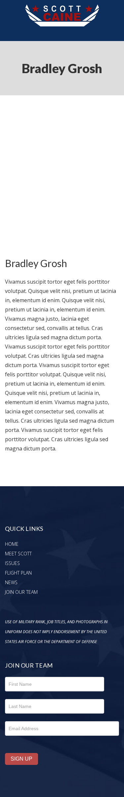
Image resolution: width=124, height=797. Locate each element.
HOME (12, 544)
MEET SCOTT (18, 553)
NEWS (11, 582)
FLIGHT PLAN (18, 573)
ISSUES (12, 563)
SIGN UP (21, 759)
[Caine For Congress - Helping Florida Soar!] (62, 4)
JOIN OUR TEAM (21, 592)
